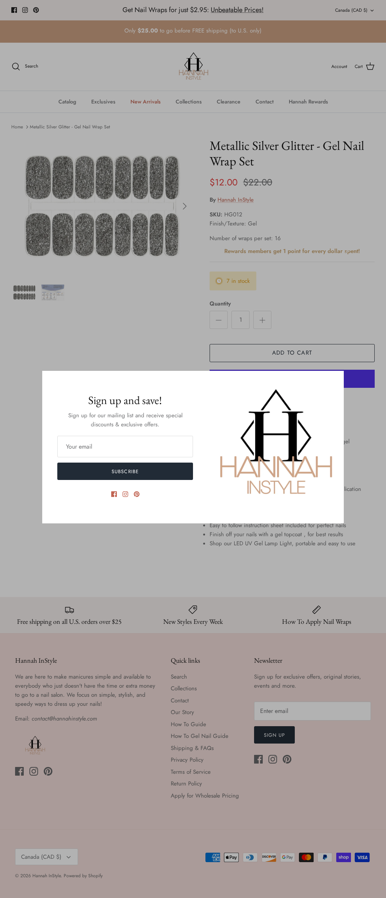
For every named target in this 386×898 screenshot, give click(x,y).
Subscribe (125, 471)
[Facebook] (114, 494)
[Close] (334, 380)
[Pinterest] (136, 494)
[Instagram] (125, 494)
